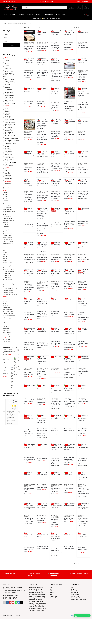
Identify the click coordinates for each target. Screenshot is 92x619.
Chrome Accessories (29, 42)
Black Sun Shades (82, 42)
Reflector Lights (9, 180)
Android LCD (40, 163)
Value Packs (8, 149)
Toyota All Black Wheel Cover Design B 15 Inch (82, 286)
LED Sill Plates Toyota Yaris (55, 312)
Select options (56, 83)
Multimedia (54, 43)
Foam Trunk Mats (28, 544)
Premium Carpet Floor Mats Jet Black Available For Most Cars (28, 521)
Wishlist (71, 8)
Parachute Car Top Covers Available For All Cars (83, 195)
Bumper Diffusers (9, 118)
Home (4, 23)
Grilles (6, 108)
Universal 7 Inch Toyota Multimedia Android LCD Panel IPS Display (69, 402)
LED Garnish (8, 175)
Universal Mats (8, 70)
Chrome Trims (40, 398)
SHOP (9, 23)
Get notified (43, 264)
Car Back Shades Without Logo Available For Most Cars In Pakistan (83, 521)
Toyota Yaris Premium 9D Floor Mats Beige (69, 46)
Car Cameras (54, 42)
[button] (86, 15)
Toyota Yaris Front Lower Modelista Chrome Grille (42, 197)
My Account (74, 592)
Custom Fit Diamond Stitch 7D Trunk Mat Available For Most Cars (83, 491)
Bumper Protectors (10, 122)
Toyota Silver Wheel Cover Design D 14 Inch (29, 136)
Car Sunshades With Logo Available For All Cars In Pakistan (28, 197)
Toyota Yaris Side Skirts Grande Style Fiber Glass (29, 459)
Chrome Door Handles (10, 137)
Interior (71, 42)
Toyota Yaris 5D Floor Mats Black (42, 486)
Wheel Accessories (28, 132)
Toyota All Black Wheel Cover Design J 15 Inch (28, 372)
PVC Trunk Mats (9, 71)
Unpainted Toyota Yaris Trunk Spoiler (42, 547)
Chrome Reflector (9, 133)
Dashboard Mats (82, 163)
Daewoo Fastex (54, 598)
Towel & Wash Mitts (10, 161)
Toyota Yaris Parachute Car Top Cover (69, 430)
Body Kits (53, 163)
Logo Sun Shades (9, 79)
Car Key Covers (82, 131)
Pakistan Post (54, 596)
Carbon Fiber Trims (10, 100)
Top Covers (72, 99)
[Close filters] (20, 27)
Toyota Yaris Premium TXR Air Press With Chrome (29, 315)
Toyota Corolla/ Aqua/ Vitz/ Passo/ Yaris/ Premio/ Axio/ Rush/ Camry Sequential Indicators (83, 107)
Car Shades (54, 515)
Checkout (86, 8)
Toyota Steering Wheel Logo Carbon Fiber (55, 135)
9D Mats (66, 42)
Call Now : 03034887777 (83, 1)
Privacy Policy (75, 594)
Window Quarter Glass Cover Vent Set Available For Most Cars (29, 345)
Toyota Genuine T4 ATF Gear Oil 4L (69, 519)
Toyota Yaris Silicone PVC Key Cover (83, 136)
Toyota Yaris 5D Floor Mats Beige (69, 547)
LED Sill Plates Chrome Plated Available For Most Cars (29, 258)
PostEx (52, 592)
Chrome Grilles (82, 71)
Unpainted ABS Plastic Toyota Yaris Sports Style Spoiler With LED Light (42, 315)
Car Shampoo (8, 153)
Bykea (51, 591)
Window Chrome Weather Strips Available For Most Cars (56, 551)
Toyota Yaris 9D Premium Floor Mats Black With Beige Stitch (28, 75)
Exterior (26, 44)
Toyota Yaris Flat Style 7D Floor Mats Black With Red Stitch (69, 460)
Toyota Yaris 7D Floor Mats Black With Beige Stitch (42, 257)
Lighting (45, 70)
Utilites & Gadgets (9, 98)
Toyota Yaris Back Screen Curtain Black (69, 488)
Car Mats (7, 59)
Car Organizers (8, 90)
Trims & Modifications (55, 398)
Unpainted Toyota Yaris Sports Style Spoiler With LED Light (69, 224)
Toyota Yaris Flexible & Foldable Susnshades (54, 522)
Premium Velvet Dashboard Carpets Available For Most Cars (83, 168)
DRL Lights (40, 70)
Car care (53, 70)
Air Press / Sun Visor (29, 309)
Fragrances (7, 87)
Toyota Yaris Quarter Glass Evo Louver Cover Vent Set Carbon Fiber (69, 345)
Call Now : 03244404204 (9, 1)
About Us (73, 589)
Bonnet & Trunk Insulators (11, 145)
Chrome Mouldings (29, 43)
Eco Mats (26, 99)
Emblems (39, 99)
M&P (51, 587)
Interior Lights (27, 281)
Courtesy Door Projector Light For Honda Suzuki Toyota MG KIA (29, 287)
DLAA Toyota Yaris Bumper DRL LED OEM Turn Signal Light (42, 75)
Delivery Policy (75, 596)
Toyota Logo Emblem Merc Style (41, 103)
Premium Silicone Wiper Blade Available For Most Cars (56, 76)
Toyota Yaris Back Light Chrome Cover (29, 489)
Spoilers (71, 70)
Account (78, 8)
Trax (51, 589)
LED (6, 169)
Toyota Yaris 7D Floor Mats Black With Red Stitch (56, 257)
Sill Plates (31, 254)
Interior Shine (8, 154)
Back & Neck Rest (9, 97)
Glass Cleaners (8, 151)
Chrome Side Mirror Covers (12, 140)
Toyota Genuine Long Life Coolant (69, 313)
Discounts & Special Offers (78, 599)
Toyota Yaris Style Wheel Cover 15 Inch (69, 136)
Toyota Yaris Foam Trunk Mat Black (29, 548)
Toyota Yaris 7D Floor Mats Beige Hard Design (42, 518)
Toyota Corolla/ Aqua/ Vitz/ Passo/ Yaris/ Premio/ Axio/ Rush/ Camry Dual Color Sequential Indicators (42, 228)
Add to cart (29, 55)
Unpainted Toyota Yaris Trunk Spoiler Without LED (69, 74)
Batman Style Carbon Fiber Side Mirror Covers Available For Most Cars (56, 403)
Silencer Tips (8, 116)
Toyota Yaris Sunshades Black (83, 46)
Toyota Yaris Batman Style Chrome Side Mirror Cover (54, 106)
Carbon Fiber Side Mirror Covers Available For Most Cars (83, 461)
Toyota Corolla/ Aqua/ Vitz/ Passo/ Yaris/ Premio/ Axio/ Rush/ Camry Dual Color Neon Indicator (42, 138)
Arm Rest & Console (10, 103)
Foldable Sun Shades (81, 310)
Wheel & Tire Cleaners (10, 162)
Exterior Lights (82, 99)
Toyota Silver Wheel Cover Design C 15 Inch (28, 431)
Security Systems (9, 95)
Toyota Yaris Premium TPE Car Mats (83, 343)
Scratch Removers (9, 157)
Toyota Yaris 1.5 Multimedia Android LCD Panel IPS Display (42, 168)
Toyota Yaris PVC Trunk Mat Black (29, 400)
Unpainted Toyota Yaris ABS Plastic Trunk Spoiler (69, 285)
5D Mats (39, 484)
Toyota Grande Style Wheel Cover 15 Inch (56, 224)
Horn (6, 106)
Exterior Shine (8, 156)
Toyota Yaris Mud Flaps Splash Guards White (69, 257)
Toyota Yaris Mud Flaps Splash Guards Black (69, 195)
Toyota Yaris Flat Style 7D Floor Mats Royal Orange (83, 257)
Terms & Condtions (76, 598)
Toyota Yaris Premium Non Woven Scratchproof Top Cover (42, 373)
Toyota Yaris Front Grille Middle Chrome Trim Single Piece (83, 77)
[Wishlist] (33, 32)
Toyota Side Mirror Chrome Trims (42, 401)
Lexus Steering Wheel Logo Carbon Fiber (55, 430)
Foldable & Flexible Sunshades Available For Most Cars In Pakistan (83, 316)
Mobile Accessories (10, 102)
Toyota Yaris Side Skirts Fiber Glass (83, 222)
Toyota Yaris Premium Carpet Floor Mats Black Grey (69, 168)
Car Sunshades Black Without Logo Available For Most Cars (56, 461)
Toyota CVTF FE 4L (56, 371)
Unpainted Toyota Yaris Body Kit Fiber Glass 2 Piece (56, 166)
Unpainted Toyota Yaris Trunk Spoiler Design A (56, 343)
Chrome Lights (27, 485)
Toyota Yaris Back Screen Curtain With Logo (29, 167)
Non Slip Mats (8, 89)
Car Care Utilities (9, 165)
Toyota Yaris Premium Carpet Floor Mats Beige (29, 224)
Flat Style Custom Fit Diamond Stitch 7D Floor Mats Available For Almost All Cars (42, 432)
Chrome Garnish (41, 43)
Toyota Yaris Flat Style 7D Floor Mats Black (28, 103)
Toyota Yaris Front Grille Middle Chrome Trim (56, 489)
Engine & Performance (69, 310)
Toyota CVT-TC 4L (42, 458)
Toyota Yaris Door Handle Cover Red (83, 400)
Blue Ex (52, 594)
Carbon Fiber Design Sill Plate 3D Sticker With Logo (55, 286)
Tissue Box (7, 86)
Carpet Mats (67, 163)
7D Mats (39, 254)
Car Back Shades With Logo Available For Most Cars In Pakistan (69, 373)
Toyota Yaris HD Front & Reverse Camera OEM (55, 47)
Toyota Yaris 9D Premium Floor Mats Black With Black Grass (55, 196)
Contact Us (74, 591)
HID (6, 170)
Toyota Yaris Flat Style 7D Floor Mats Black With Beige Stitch (82, 431)
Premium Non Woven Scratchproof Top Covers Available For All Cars (69, 105)
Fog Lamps (7, 173)
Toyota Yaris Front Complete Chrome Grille (42, 287)
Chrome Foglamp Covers (11, 138)
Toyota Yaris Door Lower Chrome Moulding (29, 48)
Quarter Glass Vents (28, 340)
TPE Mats (84, 339)
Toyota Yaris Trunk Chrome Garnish (42, 47)
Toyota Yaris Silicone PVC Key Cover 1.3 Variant (83, 549)
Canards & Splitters (10, 121)
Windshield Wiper (9, 159)
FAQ (72, 587)
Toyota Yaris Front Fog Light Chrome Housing (42, 345)
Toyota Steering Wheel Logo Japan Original (83, 371)
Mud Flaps (72, 191)
